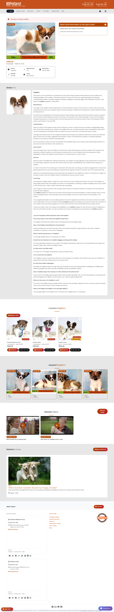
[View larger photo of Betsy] (79, 319)
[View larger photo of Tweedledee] (28, 319)
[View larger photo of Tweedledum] (54, 319)
